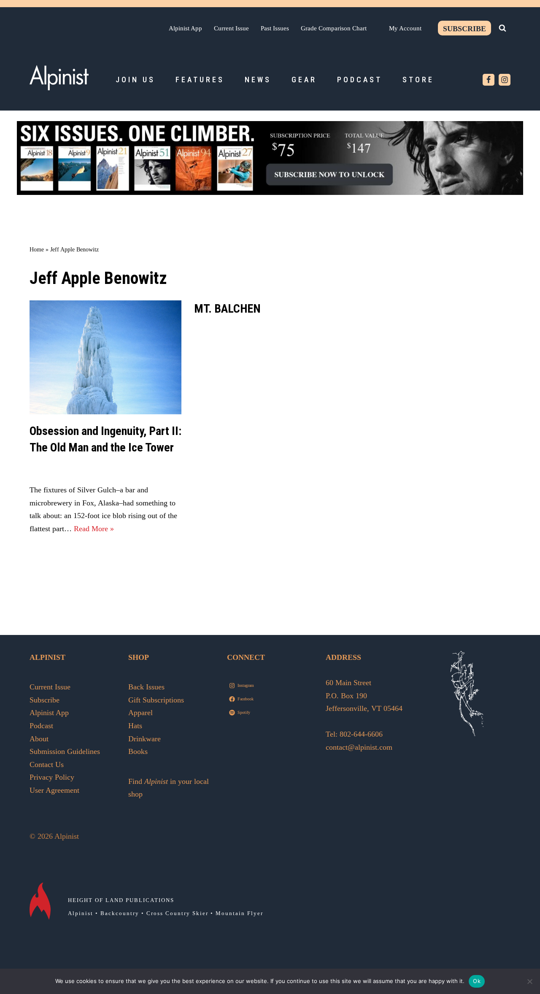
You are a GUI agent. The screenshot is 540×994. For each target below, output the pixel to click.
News (258, 79)
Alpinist (80, 913)
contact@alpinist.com (359, 747)
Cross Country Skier (177, 913)
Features (200, 79)
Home (37, 249)
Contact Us (47, 764)
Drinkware (144, 739)
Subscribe (464, 28)
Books (138, 751)
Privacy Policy (52, 777)
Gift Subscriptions (156, 700)
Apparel (140, 712)
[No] (529, 981)
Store (418, 79)
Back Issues (146, 687)
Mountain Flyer (239, 913)
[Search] (502, 28)
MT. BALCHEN (227, 309)
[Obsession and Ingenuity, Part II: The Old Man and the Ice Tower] (105, 357)
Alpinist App (185, 28)
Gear (304, 79)
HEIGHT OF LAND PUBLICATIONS (121, 900)
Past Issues (275, 28)
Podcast (359, 79)
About (39, 739)
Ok (477, 981)
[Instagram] (504, 80)
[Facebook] (488, 80)
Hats (135, 725)
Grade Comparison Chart (334, 28)
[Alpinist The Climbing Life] (59, 77)
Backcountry (119, 913)
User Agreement (54, 790)
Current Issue (231, 28)
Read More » (94, 528)
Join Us (135, 79)
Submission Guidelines (65, 751)
